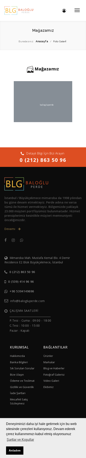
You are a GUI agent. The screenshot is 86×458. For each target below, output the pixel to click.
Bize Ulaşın (17, 374)
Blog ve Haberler (53, 368)
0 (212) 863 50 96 (43, 159)
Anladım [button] (14, 450)
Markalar (49, 362)
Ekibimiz (48, 387)
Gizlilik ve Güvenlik (22, 387)
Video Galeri (51, 381)
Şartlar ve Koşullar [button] (20, 439)
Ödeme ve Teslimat (22, 381)
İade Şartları (17, 393)
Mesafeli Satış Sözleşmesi (19, 401)
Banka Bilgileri (19, 362)
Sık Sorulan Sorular (22, 368)
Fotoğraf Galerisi (53, 374)
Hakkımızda (17, 356)
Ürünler (48, 356)
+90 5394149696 (22, 291)
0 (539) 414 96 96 (21, 282)
